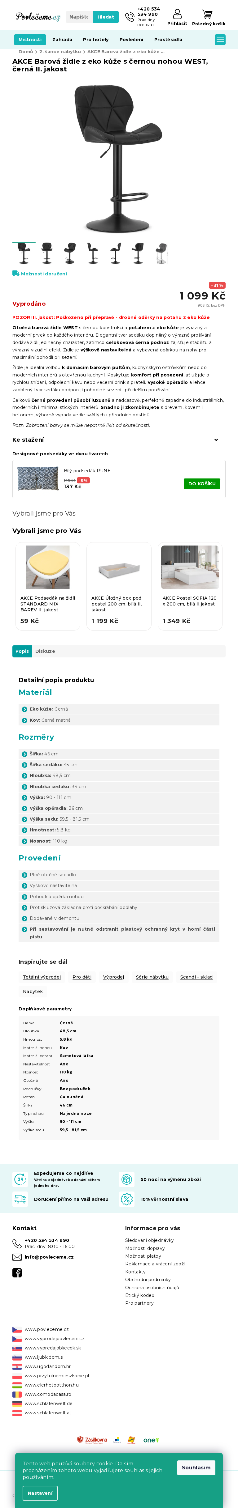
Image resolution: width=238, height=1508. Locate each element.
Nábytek (33, 991)
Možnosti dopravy (145, 1248)
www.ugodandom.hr (48, 1366)
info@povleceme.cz (49, 1257)
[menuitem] (30, 39)
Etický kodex (139, 1295)
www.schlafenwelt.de (49, 1403)
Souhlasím (196, 1468)
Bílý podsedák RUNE (87, 471)
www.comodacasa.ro (48, 1394)
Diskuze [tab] (45, 651)
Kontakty (135, 1272)
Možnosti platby (143, 1256)
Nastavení (40, 1493)
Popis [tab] (22, 651)
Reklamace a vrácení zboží (155, 1264)
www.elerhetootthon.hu (52, 1385)
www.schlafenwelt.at (48, 1413)
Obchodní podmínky (148, 1279)
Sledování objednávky (149, 1240)
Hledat (106, 17)
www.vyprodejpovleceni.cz (55, 1338)
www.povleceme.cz (47, 1329)
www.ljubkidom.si (44, 1357)
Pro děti (82, 977)
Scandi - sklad (196, 977)
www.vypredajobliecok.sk (53, 1348)
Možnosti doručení (44, 274)
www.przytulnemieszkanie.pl (57, 1375)
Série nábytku (152, 977)
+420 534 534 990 (47, 1240)
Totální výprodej (42, 977)
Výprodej (113, 977)
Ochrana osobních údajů (152, 1287)
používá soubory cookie (82, 1464)
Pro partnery (139, 1303)
